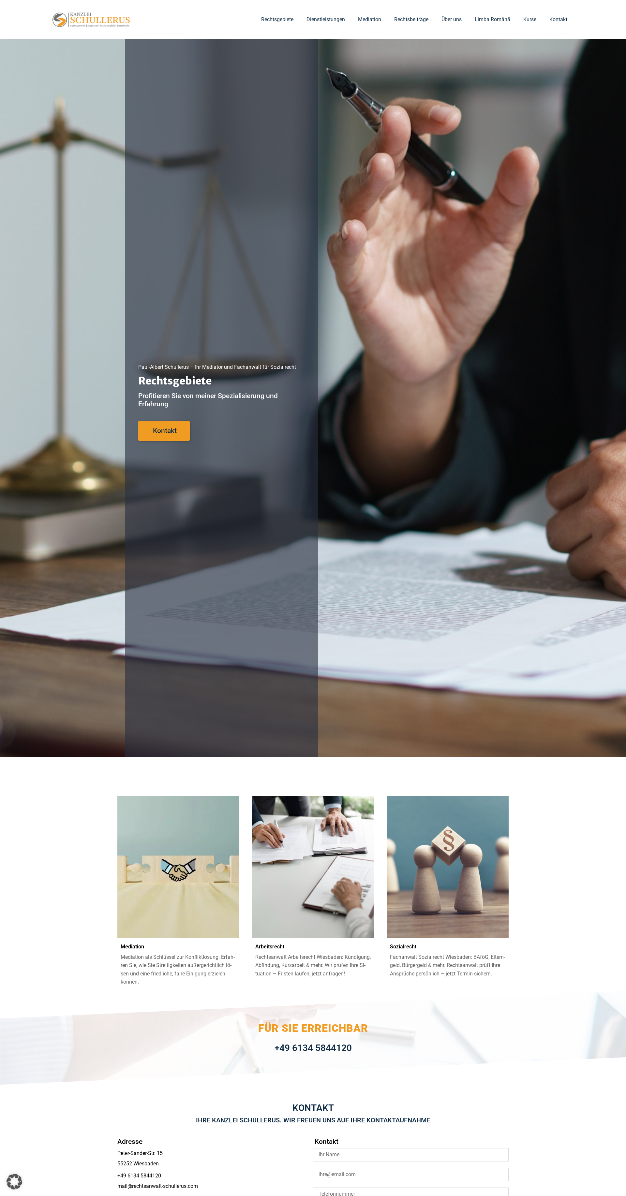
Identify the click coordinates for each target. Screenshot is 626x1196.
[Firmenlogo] (91, 19)
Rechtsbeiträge (411, 19)
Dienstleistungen (325, 19)
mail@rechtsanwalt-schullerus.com (157, 1186)
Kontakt (558, 19)
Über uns (451, 19)
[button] (14, 1181)
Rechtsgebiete (277, 19)
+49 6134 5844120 (313, 1048)
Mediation (369, 19)
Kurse (529, 19)
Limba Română (492, 19)
